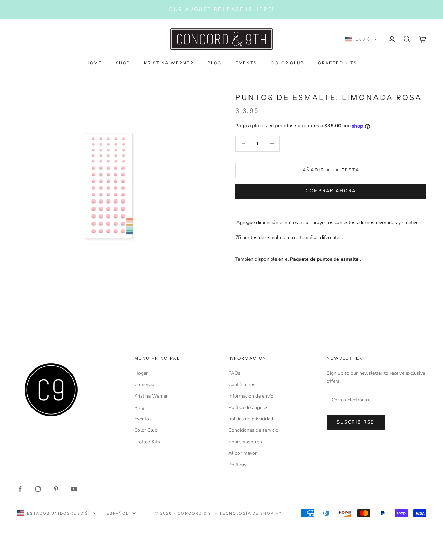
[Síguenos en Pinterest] (56, 489)
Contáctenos (241, 384)
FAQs (234, 373)
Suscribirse (355, 422)
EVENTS (246, 62)
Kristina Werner (151, 396)
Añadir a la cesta (331, 170)
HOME (94, 62)
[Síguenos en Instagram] (38, 489)
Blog (139, 407)
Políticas (237, 465)
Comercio (144, 384)
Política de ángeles (248, 407)
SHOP (123, 62)
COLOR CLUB (287, 62)
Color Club (145, 430)
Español (118, 513)
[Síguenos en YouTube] (74, 489)
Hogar (141, 373)
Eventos (143, 419)
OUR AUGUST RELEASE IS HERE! (221, 9)
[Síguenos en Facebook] (20, 489)
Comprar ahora (331, 191)
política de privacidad (250, 419)
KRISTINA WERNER (168, 62)
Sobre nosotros (245, 441)
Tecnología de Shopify (250, 513)
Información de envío (250, 396)
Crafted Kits (147, 441)
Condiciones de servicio (253, 430)
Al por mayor (242, 453)
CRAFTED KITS (337, 62)
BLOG (215, 62)
